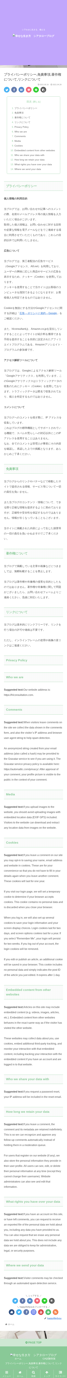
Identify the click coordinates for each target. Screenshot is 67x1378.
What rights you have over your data (33, 164)
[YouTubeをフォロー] (41, 1312)
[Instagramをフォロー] (33, 1312)
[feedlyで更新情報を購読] (48, 1312)
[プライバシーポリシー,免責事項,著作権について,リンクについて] (21, 90)
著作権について (22, 117)
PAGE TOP (35, 1342)
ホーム (18, 1358)
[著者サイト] (11, 1312)
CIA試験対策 (49, 1358)
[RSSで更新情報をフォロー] (55, 1312)
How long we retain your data (29, 159)
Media (17, 141)
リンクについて (22, 122)
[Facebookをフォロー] (26, 1312)
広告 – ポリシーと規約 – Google (38, 313)
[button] (60, 703)
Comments (20, 136)
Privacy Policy (21, 127)
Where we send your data (27, 169)
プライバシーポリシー (25, 108)
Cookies (18, 145)
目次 (29, 101)
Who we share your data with (29, 155)
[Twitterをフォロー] (19, 1312)
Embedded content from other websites (34, 150)
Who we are (20, 131)
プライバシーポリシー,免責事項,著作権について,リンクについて (33, 1365)
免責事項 (19, 112)
